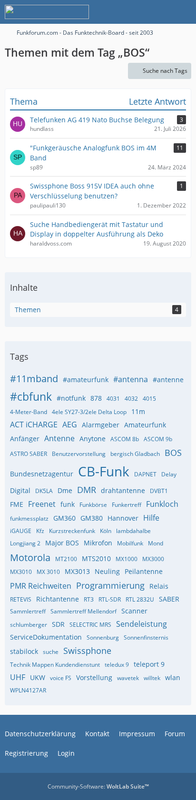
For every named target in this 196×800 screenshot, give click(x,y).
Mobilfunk (130, 543)
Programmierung (110, 585)
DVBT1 (159, 491)
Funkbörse (93, 505)
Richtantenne (57, 598)
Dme (65, 490)
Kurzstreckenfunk (72, 531)
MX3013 (77, 571)
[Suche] (136, 11)
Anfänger (24, 438)
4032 (131, 399)
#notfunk (71, 398)
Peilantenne (144, 571)
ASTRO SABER (28, 454)
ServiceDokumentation (46, 637)
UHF (17, 677)
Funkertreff (126, 505)
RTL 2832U (140, 599)
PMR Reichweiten (40, 586)
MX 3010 (48, 572)
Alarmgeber (100, 424)
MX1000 (126, 559)
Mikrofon (98, 542)
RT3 (89, 599)
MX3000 (153, 559)
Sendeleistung (141, 624)
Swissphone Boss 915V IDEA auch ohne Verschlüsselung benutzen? (92, 190)
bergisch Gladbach (135, 454)
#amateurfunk (85, 379)
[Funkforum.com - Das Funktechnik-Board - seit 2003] (47, 11)
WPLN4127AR (28, 690)
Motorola (30, 557)
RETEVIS (20, 599)
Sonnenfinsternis (146, 637)
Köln (105, 531)
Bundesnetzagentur (41, 473)
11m (138, 411)
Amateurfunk (145, 424)
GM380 (91, 518)
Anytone (92, 438)
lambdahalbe (133, 531)
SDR (58, 624)
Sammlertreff (28, 611)
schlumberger (28, 625)
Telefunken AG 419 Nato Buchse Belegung (97, 119)
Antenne (59, 438)
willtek (152, 678)
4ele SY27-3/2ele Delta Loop (89, 412)
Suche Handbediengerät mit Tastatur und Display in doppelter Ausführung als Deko (96, 229)
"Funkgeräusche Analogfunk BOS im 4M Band (93, 152)
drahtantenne (123, 490)
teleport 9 (149, 664)
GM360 (64, 518)
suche (51, 652)
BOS (173, 452)
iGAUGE (20, 531)
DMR (86, 489)
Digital (20, 490)
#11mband (34, 378)
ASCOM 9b (158, 439)
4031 (113, 399)
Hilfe (151, 518)
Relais (158, 586)
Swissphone (87, 650)
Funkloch (162, 504)
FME (16, 504)
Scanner (134, 610)
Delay (168, 474)
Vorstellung (94, 677)
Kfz (40, 531)
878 (96, 398)
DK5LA (44, 491)
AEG (69, 424)
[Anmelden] (159, 12)
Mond (155, 543)
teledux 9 (117, 665)
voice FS (60, 678)
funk (67, 504)
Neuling (107, 571)
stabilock (24, 651)
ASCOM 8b (124, 439)
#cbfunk (31, 396)
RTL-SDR (109, 599)
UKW (37, 677)
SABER (169, 598)
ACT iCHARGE (34, 424)
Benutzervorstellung (79, 454)
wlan (172, 677)
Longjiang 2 (25, 543)
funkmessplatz (29, 518)
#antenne (168, 379)
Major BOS (62, 542)
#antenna (130, 379)
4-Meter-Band (28, 412)
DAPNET (145, 474)
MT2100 (66, 559)
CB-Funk (103, 471)
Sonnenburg (103, 637)
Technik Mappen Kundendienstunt (55, 665)
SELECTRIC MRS (90, 625)
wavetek (128, 678)
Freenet (42, 504)
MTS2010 (96, 558)
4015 (149, 399)
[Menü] (183, 11)
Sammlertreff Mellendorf (83, 611)
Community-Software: (98, 786)
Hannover (123, 518)
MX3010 (21, 572)
